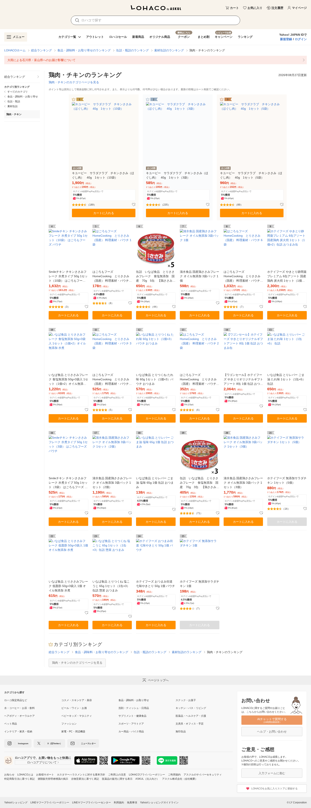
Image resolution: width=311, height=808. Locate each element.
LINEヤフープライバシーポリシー (49, 802)
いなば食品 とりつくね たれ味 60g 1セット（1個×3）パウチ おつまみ (154, 379)
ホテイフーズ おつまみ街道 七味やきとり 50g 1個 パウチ (155, 584)
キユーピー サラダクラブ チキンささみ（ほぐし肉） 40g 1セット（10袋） (103, 175)
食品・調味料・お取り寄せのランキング (84, 50)
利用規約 (119, 802)
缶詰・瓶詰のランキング (132, 50)
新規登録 (286, 39)
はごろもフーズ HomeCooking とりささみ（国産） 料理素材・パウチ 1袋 (111, 276)
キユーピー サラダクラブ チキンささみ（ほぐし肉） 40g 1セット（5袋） (251, 175)
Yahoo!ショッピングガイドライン (159, 802)
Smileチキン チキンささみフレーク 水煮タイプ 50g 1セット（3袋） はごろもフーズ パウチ (68, 482)
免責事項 (132, 802)
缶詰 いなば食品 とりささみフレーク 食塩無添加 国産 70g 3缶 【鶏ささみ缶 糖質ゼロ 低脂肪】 (199, 482)
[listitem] (155, 60)
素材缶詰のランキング (169, 50)
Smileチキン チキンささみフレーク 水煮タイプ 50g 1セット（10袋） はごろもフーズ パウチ (68, 276)
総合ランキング (41, 50)
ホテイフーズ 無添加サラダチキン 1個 (199, 584)
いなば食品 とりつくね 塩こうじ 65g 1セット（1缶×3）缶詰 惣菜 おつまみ (111, 586)
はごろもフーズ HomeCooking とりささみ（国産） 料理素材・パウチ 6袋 (243, 276)
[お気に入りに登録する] (133, 204)
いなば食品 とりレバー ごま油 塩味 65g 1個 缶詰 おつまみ (155, 482)
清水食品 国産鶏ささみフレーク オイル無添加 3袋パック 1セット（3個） (243, 482)
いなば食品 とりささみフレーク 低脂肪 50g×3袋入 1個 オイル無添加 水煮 (68, 586)
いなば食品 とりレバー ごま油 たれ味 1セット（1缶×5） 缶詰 (286, 379)
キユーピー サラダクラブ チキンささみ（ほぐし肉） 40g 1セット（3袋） (177, 175)
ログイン (301, 39)
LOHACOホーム (15, 50)
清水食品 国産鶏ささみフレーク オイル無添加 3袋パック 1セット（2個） (112, 482)
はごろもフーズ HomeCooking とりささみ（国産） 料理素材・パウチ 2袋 (199, 379)
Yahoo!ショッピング (16, 802)
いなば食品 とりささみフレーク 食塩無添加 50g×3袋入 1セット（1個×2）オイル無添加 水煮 (68, 379)
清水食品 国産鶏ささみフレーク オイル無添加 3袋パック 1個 (199, 276)
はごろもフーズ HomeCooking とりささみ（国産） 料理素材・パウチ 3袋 (111, 379)
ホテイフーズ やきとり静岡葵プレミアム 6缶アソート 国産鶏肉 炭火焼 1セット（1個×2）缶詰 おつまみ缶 (287, 276)
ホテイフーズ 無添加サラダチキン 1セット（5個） (287, 480)
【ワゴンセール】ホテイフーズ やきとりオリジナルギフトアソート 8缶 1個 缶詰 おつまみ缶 (243, 379)
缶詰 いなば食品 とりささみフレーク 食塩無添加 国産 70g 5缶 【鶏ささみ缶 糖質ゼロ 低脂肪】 (155, 276)
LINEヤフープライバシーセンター (91, 802)
